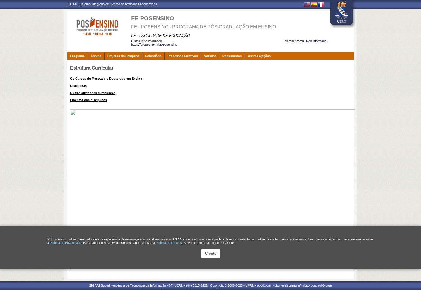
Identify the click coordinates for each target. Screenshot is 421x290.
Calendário (153, 56)
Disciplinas (78, 85)
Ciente (210, 253)
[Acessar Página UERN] (341, 14)
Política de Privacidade (65, 242)
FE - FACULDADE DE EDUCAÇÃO (160, 36)
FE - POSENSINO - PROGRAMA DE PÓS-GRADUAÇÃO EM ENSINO (203, 26)
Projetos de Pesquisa (123, 56)
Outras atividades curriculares (92, 93)
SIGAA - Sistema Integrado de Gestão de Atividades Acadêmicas (112, 4)
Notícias (210, 56)
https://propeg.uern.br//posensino (154, 44)
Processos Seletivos (183, 56)
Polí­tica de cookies (169, 242)
